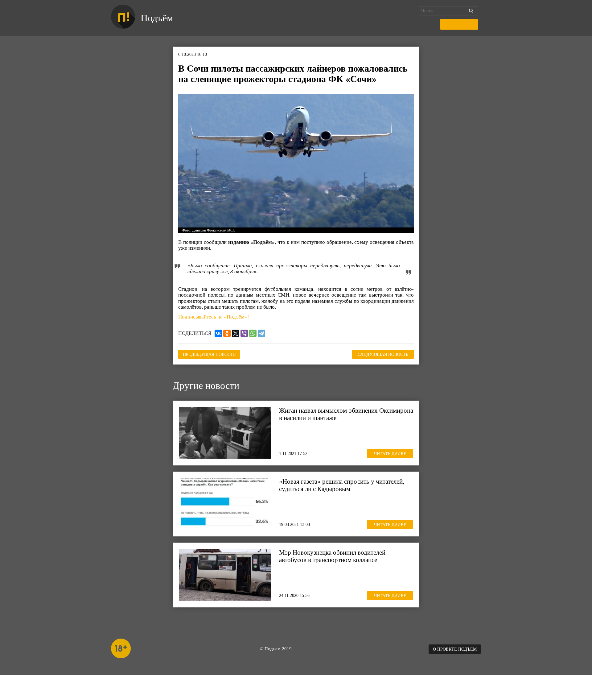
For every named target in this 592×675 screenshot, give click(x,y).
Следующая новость (383, 354)
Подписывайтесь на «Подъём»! (213, 317)
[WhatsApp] (253, 333)
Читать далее (390, 453)
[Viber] (244, 333)
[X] (235, 333)
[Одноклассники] (227, 333)
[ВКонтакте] (218, 333)
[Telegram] (261, 333)
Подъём (157, 17)
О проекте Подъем (455, 649)
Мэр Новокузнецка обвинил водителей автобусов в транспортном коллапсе (332, 556)
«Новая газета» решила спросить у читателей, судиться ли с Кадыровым (341, 485)
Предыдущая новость (209, 354)
